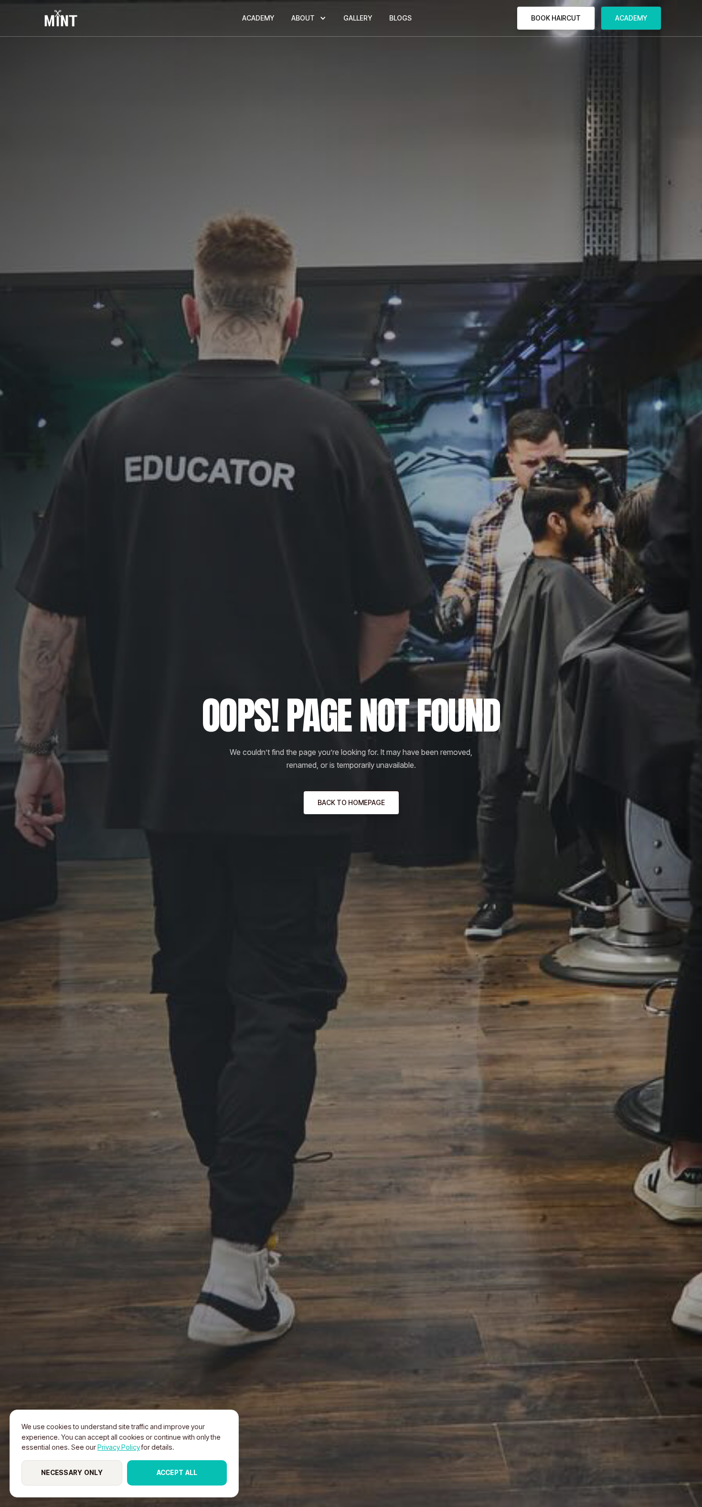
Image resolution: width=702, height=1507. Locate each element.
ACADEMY (258, 18)
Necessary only (72, 1472)
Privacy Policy (118, 1447)
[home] (60, 18)
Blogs (400, 18)
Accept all (177, 1472)
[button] (308, 18)
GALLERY (357, 18)
